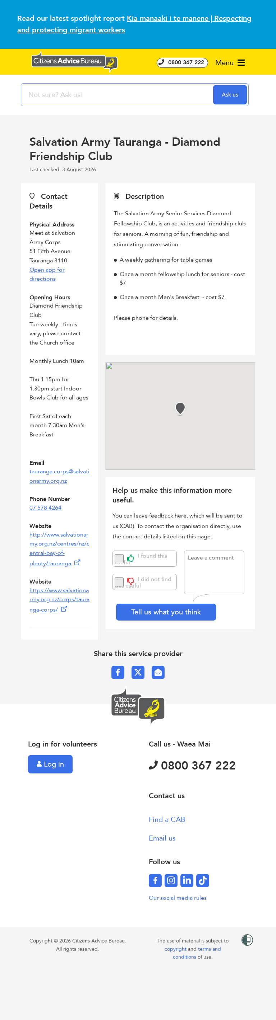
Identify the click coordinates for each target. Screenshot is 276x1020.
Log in (53, 764)
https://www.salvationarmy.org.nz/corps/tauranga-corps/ (59, 600)
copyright (176, 949)
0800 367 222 (185, 62)
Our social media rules (178, 898)
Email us (162, 838)
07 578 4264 (45, 508)
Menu (225, 62)
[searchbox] (118, 94)
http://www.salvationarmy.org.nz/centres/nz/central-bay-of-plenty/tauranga (59, 549)
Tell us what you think (166, 612)
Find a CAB (167, 819)
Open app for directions (47, 274)
